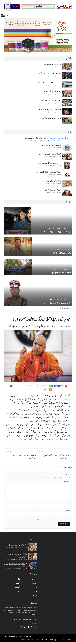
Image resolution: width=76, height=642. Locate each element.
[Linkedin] (59, 386)
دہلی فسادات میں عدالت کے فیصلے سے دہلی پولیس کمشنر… (57, 303)
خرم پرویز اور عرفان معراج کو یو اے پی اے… (59, 272)
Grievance (51, 640)
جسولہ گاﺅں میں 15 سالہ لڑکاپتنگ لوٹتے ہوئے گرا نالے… (49, 73)
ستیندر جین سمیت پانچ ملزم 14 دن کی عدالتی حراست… (56, 231)
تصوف (18, 596)
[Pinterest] (66, 386)
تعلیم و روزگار (17, 587)
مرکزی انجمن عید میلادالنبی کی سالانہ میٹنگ (52, 64)
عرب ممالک (34, 583)
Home (67, 308)
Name (35, 502)
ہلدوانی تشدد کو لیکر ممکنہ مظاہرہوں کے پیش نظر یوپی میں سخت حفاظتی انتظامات (55, 457)
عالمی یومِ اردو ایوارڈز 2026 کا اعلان (62, 253)
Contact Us (69, 640)
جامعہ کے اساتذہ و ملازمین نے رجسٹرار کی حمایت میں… (50, 100)
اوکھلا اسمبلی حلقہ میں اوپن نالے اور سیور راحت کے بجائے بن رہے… (15, 555)
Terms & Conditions (41, 640)
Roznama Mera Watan (18, 386)
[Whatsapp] (50, 386)
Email (68, 502)
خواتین (18, 592)
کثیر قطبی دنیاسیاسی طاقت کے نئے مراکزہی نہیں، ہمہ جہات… (49, 82)
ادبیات (35, 587)
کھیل (36, 592)
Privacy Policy (60, 640)
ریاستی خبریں (17, 579)
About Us (23, 640)
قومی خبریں (61, 308)
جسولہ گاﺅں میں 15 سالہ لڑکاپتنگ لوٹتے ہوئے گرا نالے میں (15, 565)
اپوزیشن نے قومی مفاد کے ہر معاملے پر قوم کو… (51, 181)
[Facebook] (53, 386)
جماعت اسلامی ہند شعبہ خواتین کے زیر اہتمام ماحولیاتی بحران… (48, 145)
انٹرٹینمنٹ (34, 596)
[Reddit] (63, 386)
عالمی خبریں (18, 583)
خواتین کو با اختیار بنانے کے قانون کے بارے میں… (50, 190)
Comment (67, 481)
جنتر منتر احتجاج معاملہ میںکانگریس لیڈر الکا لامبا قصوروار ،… (49, 163)
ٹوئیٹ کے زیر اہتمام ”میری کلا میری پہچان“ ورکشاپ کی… (49, 154)
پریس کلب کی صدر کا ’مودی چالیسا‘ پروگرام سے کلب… (50, 118)
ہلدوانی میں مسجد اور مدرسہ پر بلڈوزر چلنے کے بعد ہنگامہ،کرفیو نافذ (24, 457)
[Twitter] (56, 386)
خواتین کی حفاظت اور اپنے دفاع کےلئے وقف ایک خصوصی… (48, 172)
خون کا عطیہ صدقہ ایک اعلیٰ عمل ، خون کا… (52, 91)
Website (68, 510)
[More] (50, 389)
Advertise (31, 640)
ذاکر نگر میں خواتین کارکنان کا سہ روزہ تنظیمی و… (33, 138)
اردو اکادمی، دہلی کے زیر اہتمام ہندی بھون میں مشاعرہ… (50, 109)
